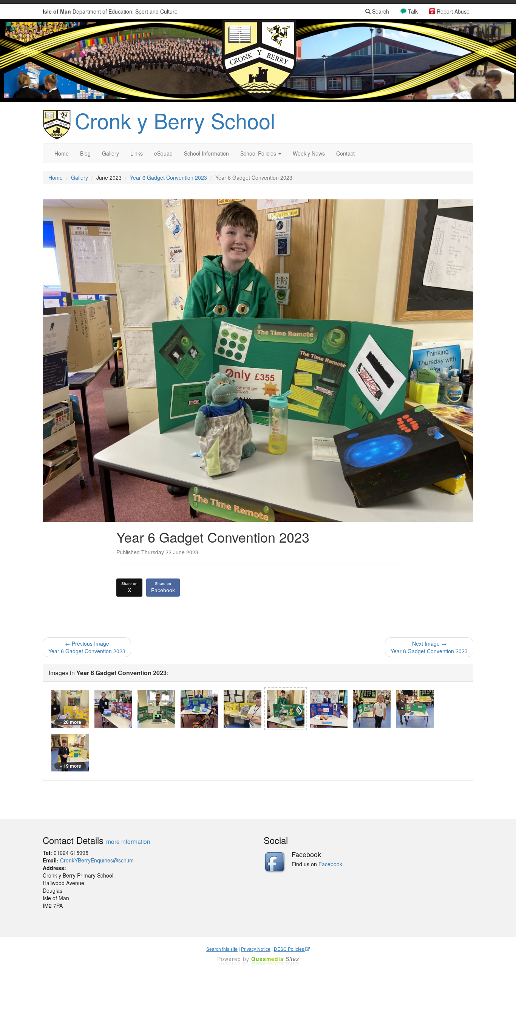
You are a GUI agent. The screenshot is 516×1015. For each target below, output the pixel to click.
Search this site (222, 949)
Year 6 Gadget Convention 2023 (168, 177)
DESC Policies (289, 949)
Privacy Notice (255, 949)
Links (136, 153)
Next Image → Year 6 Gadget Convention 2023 (429, 647)
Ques (275, 959)
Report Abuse (453, 11)
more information (128, 841)
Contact (345, 153)
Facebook (163, 587)
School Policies (259, 153)
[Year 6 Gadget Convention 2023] (113, 708)
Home (61, 153)
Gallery (110, 153)
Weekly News (309, 153)
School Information (206, 153)
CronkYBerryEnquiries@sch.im (97, 860)
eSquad (163, 153)
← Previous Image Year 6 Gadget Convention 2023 (86, 647)
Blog (85, 153)
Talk (413, 11)
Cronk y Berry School (175, 120)
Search (380, 11)
